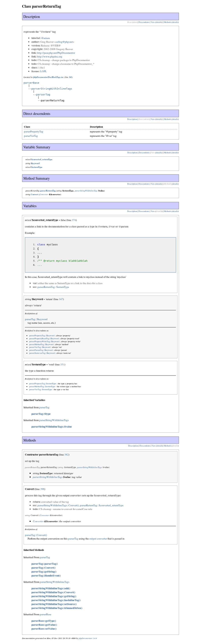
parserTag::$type (41, 414)
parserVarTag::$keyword (39, 347)
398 (42, 489)
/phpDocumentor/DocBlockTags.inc (48, 77)
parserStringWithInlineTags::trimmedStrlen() (56, 608)
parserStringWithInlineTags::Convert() (58, 505)
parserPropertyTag (33, 131)
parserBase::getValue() (44, 625)
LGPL (43, 71)
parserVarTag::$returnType (40, 389)
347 (61, 299)
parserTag (43, 94)
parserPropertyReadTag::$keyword (44, 338)
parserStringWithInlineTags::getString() (53, 596)
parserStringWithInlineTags (51, 88)
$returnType (36, 167)
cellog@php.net (64, 41)
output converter (98, 538)
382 (66, 454)
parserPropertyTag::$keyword (41, 335)
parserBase (31, 82)
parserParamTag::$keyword (41, 350)
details (159, 22)
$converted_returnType (41, 159)
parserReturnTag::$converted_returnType (101, 505)
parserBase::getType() (43, 621)
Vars (153, 22)
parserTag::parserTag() (44, 564)
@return (45, 38)
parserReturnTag (48, 190)
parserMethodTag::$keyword (41, 344)
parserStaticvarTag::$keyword (42, 353)
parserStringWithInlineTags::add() (50, 588)
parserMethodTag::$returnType (42, 386)
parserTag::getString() (43, 572)
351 (62, 364)
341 (70, 77)
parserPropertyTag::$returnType (42, 383)
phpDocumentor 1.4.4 (88, 638)
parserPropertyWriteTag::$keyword (44, 341)
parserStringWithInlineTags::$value (51, 427)
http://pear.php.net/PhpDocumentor (56, 53)
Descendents (144, 22)
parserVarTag (31, 136)
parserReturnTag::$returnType (53, 287)
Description (132, 119)
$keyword (35, 163)
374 (74, 220)
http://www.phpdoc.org (49, 56)
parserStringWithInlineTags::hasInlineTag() (55, 600)
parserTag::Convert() (36, 535)
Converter (44, 194)
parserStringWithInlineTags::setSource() (54, 604)
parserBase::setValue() (44, 629)
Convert (34, 194)
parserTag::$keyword (36, 319)
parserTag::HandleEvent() (46, 575)
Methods (167, 22)
